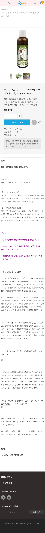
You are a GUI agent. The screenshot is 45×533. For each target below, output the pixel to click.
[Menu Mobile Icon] (2, 3)
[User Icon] (34, 3)
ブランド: (7, 129)
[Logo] (22, 3)
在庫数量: (7, 135)
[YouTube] (9, 497)
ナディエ (18, 129)
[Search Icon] (9, 3)
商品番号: (7, 132)
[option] (22, 49)
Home (3, 9)
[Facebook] (3, 497)
